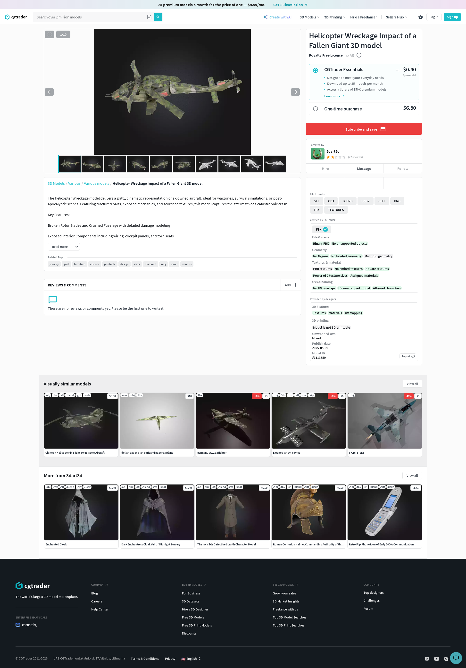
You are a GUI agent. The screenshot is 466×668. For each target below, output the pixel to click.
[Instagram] (446, 658)
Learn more (332, 96)
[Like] (325, 183)
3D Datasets (190, 601)
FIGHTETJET (356, 452)
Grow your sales (284, 593)
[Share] (402, 183)
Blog (94, 593)
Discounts (189, 633)
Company (97, 584)
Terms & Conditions (145, 658)
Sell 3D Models (283, 584)
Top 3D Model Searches (289, 617)
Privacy (170, 658)
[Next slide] (295, 92)
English (189, 658)
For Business (191, 593)
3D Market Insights (286, 601)
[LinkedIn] (427, 659)
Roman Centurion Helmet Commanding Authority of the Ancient (312, 544)
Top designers (374, 592)
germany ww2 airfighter (211, 452)
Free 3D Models (193, 617)
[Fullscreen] (49, 34)
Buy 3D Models (192, 584)
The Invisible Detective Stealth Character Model (226, 544)
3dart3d (333, 151)
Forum (368, 608)
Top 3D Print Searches (288, 625)
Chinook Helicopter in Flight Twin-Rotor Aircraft (75, 452)
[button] (149, 17)
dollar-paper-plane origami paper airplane (147, 452)
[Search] (158, 17)
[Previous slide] (49, 92)
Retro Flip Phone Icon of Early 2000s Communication (381, 544)
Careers (96, 601)
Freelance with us (285, 609)
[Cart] (420, 17)
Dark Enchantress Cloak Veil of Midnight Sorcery (150, 544)
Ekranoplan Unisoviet (286, 452)
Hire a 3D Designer (195, 609)
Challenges (372, 600)
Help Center (99, 609)
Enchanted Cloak (56, 544)
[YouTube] (437, 659)
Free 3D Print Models (197, 625)
